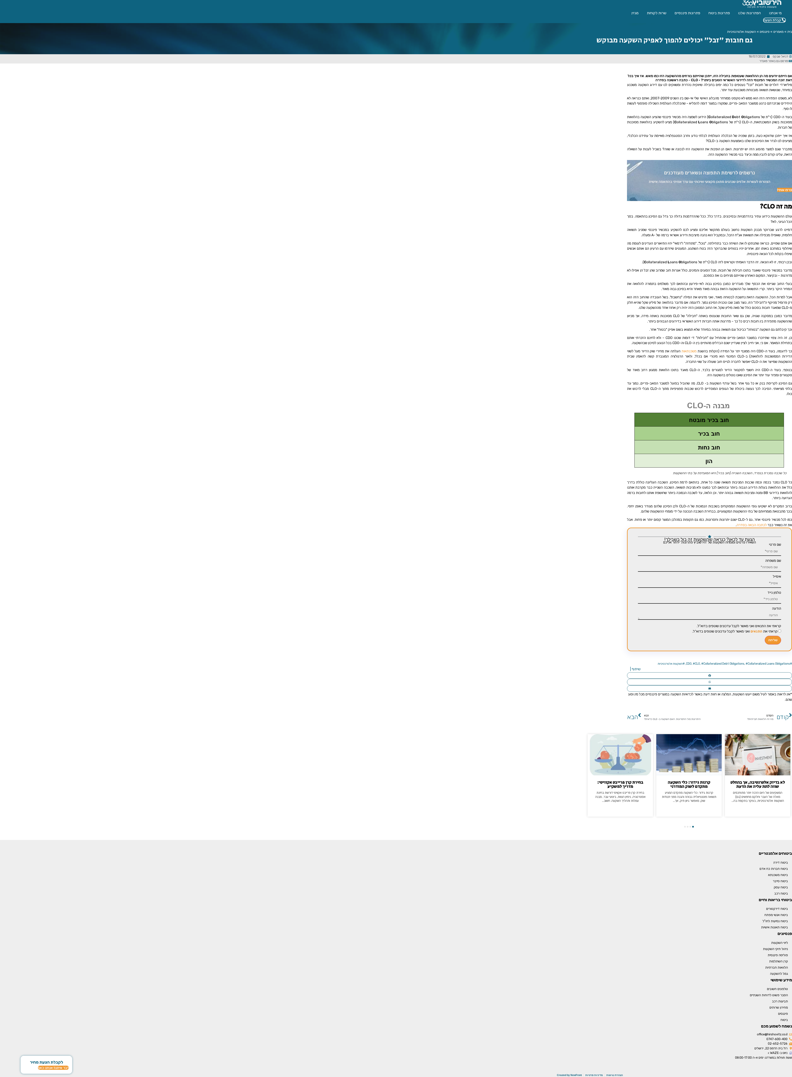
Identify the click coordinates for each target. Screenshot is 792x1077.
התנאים (756, 631)
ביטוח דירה (780, 862)
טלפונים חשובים (777, 989)
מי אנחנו (775, 13)
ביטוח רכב (781, 893)
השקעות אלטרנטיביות (741, 32)
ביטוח (784, 1020)
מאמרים (778, 32)
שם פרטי (775, 544)
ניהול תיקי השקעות (775, 949)
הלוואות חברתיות (776, 967)
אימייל (777, 576)
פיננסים (765, 32)
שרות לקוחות (656, 13)
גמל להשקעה (779, 974)
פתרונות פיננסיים (687, 13)
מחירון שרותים (778, 1007)
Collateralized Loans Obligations (769, 663)
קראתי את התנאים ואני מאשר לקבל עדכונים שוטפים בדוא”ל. (739, 626)
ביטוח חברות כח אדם (773, 869)
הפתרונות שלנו (749, 13)
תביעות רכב (780, 1001)
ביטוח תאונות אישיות (774, 927)
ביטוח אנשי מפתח (776, 915)
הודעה (776, 608)
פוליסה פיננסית (778, 955)
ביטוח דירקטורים (777, 909)
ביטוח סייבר (780, 881)
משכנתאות (689, 351)
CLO (697, 663)
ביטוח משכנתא (778, 875)
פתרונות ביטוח (719, 13)
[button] (709, 675)
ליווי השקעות (779, 943)
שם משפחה (773, 560)
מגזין (635, 13)
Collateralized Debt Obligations (723, 663)
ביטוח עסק (781, 887)
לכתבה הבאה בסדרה (752, 525)
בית (789, 32)
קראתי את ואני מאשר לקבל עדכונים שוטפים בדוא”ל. (735, 631)
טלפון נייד (774, 592)
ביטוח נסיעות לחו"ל (775, 921)
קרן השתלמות (778, 961)
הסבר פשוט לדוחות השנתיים (769, 995)
